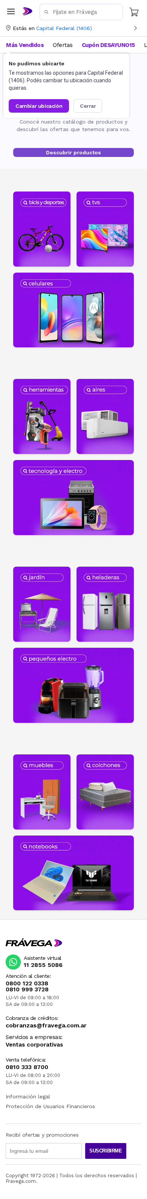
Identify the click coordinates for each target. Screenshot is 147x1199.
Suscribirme (105, 1151)
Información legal (28, 1096)
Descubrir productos (73, 152)
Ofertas (63, 45)
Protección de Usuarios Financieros (50, 1106)
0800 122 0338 (27, 983)
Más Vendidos (25, 45)
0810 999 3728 (27, 989)
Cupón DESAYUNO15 (108, 45)
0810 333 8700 (27, 1067)
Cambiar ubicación (38, 106)
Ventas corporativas (34, 1045)
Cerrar (88, 106)
